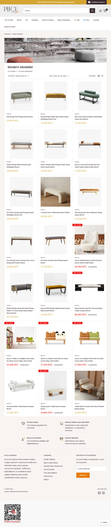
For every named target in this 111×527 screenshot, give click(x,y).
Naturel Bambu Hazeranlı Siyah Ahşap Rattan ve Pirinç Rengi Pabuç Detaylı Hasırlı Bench (20, 310)
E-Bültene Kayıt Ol (98, 2)
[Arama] (92, 10)
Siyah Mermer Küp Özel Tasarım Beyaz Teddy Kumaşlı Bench (89, 309)
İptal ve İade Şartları (51, 463)
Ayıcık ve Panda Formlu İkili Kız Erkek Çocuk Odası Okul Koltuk (54, 360)
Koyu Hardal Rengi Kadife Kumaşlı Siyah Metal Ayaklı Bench (55, 309)
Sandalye (35, 20)
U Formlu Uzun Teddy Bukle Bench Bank (55, 212)
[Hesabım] (100, 10)
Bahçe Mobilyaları (64, 20)
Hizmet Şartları (49, 469)
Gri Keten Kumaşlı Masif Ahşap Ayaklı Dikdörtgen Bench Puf (20, 214)
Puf (26, 20)
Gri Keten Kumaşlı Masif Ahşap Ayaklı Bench (54, 261)
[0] (105, 10)
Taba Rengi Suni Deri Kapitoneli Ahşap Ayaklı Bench (88, 214)
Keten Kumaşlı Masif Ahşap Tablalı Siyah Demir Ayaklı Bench (55, 166)
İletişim (46, 479)
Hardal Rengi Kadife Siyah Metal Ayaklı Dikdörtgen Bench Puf (55, 118)
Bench (19, 20)
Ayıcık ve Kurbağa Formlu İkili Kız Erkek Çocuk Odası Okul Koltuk (89, 360)
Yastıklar (96, 20)
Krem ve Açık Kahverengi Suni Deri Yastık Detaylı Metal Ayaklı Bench (87, 166)
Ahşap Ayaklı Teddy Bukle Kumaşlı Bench (53, 408)
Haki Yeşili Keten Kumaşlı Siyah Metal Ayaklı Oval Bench (88, 118)
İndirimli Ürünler (9, 27)
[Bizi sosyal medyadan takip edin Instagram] (103, 492)
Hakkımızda (48, 476)
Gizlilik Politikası (49, 459)
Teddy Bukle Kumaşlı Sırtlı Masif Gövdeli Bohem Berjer (89, 408)
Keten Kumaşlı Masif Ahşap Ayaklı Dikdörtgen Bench (19, 166)
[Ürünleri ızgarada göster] (99, 76)
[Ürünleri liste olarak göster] (102, 76)
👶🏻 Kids (77, 20)
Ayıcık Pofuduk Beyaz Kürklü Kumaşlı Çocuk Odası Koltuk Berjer (88, 261)
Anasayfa (7, 34)
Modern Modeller (17, 34)
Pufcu (9, 114)
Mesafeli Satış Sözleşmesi (53, 466)
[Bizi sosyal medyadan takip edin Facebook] (99, 492)
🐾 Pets (86, 20)
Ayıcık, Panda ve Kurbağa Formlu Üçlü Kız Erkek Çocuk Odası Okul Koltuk (20, 360)
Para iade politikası (50, 473)
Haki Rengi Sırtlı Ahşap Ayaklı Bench (20, 117)
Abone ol (83, 475)
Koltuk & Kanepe (48, 20)
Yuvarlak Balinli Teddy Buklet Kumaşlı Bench (20, 408)
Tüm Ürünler (8, 20)
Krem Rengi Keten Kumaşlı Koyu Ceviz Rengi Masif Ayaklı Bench (20, 261)
